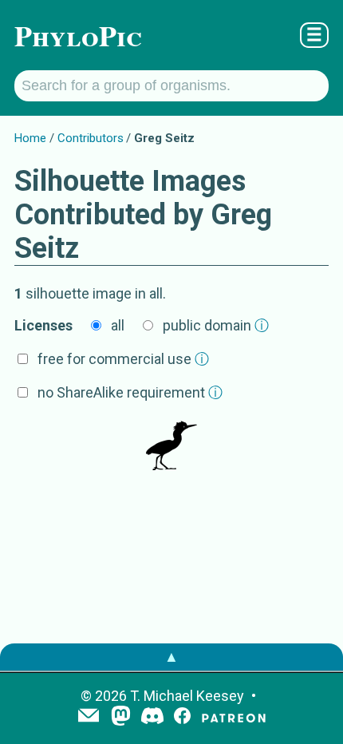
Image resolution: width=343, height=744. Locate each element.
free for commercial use (123, 358)
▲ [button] (171, 656)
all (117, 325)
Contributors (90, 138)
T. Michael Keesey (187, 695)
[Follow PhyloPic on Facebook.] (182, 717)
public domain (216, 325)
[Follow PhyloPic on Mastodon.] (121, 717)
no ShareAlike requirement (130, 392)
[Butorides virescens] (171, 446)
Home (30, 138)
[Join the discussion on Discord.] (152, 717)
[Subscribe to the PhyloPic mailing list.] (88, 717)
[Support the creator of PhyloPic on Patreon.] (234, 717)
